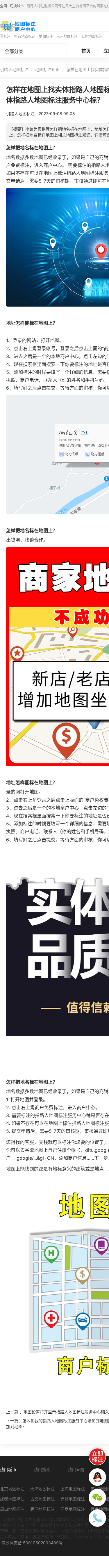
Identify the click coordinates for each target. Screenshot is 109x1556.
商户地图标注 (67, 36)
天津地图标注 (42, 1488)
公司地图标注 (91, 36)
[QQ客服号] (97, 1477)
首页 (86, 51)
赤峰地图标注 (72, 1498)
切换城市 (17, 6)
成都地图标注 (12, 1498)
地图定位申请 (12, 1525)
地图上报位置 (40, 1525)
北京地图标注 (12, 1488)
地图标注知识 (47, 69)
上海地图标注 (72, 1488)
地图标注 (46, 36)
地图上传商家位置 (72, 1525)
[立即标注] (97, 1456)
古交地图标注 (42, 1498)
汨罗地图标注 (72, 1509)
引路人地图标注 (14, 69)
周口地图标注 (12, 1509)
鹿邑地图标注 (42, 1509)
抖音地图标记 (24, 36)
